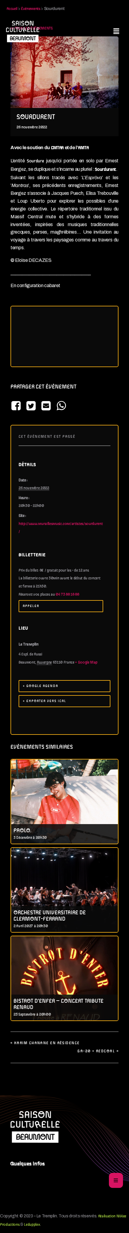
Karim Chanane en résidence (45, 1043)
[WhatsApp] (61, 406)
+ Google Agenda (40, 686)
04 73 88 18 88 (67, 594)
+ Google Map (86, 662)
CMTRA (57, 148)
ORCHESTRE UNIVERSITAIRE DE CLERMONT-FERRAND (50, 916)
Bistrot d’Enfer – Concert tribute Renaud (59, 1004)
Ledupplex (32, 1224)
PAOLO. (23, 831)
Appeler (31, 606)
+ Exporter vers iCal (44, 701)
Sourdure (35, 161)
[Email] (46, 406)
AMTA (83, 148)
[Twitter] (30, 406)
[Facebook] (16, 406)
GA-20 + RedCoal (97, 1051)
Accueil (12, 9)
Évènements (30, 9)
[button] (116, 31)
